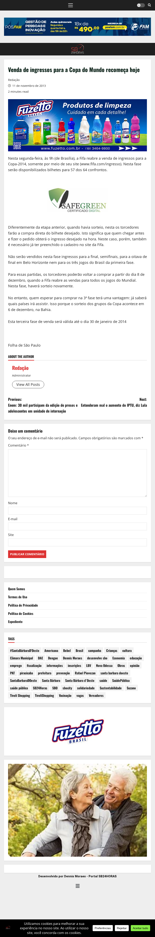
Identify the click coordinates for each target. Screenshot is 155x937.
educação (136, 658)
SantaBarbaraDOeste (23, 680)
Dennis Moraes (72, 658)
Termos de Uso (17, 596)
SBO (55, 688)
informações (55, 665)
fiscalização (34, 665)
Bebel (67, 650)
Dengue (53, 658)
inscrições (74, 665)
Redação (14, 80)
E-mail (12, 519)
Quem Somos (16, 588)
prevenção (63, 673)
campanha (94, 650)
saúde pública (19, 688)
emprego (16, 665)
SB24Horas (40, 688)
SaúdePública (121, 680)
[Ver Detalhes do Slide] (77, 27)
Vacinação (65, 695)
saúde (103, 680)
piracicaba (26, 673)
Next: (114, 402)
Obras (121, 665)
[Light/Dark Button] (141, 5)
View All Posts (28, 384)
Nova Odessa (104, 665)
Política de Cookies (20, 613)
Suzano (131, 688)
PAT (12, 673)
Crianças (111, 650)
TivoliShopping (44, 695)
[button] (70, 5)
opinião (134, 665)
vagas (80, 695)
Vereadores (96, 695)
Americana (51, 650)
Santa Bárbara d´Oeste (79, 680)
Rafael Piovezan (85, 673)
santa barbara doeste (114, 673)
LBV (88, 665)
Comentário (18, 445)
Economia (118, 658)
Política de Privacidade (23, 605)
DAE (40, 658)
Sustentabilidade (111, 688)
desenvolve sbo (97, 658)
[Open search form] (149, 5)
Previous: (43, 405)
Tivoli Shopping (20, 695)
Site (11, 535)
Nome (12, 503)
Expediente (15, 621)
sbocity (67, 688)
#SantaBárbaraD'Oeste (24, 650)
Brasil (79, 650)
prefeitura (44, 673)
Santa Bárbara (51, 680)
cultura (127, 650)
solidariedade (86, 688)
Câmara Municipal (21, 658)
